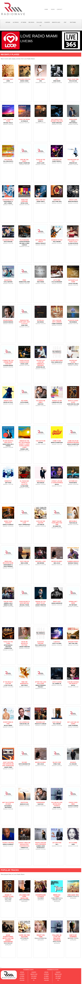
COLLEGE (39, 22)
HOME (46, 9)
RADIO (53, 9)
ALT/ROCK (16, 22)
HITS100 (8, 22)
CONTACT (59, 9)
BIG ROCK (31, 22)
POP (65, 22)
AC (40, 25)
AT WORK (23, 22)
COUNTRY (47, 22)
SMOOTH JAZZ (56, 22)
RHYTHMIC (73, 22)
